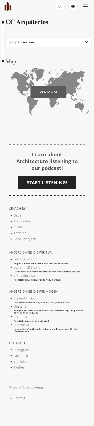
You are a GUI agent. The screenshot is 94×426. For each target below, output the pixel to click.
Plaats (18, 227)
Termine (20, 233)
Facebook (21, 356)
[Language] (73, 6)
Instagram (21, 350)
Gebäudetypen (25, 239)
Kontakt (19, 398)
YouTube (20, 361)
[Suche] (60, 6)
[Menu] (85, 6)
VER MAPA (48, 92)
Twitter (19, 367)
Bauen (19, 215)
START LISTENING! (47, 182)
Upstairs (48, 309)
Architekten (22, 221)
